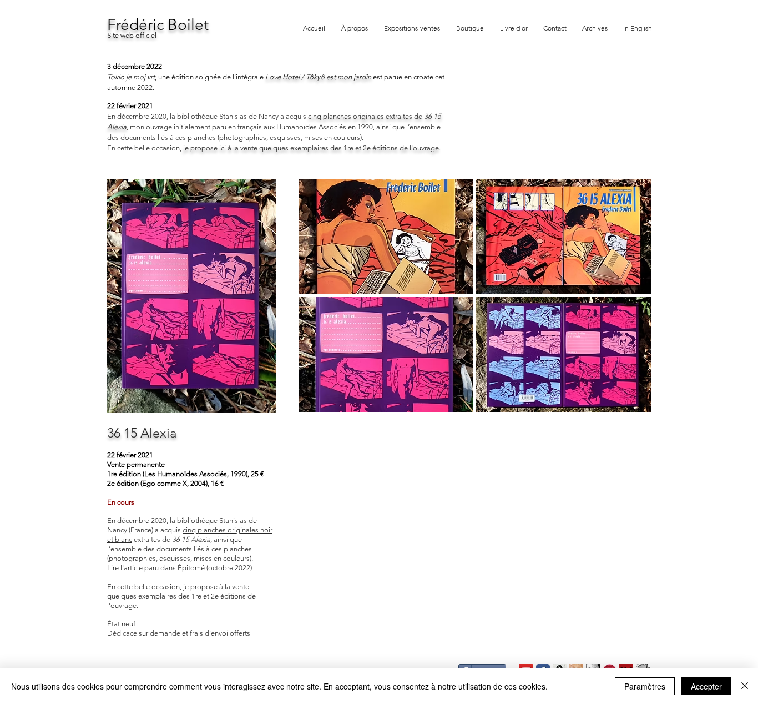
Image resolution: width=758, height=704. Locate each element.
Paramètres (644, 686)
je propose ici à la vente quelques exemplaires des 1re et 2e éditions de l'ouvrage (311, 148)
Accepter (706, 686)
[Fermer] (744, 686)
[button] (386, 236)
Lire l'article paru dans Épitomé (156, 568)
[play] (628, 403)
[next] (627, 305)
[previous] (322, 305)
